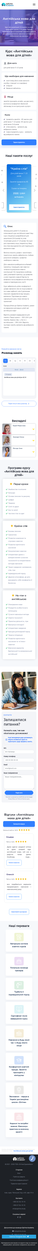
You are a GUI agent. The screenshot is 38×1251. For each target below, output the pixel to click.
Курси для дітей (20, 1149)
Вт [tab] (10, 361)
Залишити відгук (19, 824)
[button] (19, 429)
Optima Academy (8, 1149)
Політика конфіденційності (19, 1180)
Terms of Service (22, 799)
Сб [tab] (30, 361)
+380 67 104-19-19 (19, 1205)
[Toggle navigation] (34, 4)
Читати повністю (14, 862)
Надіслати (19, 793)
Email (5, 765)
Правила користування (19, 1184)
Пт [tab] (25, 361)
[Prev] (3, 190)
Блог (19, 1173)
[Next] (34, 190)
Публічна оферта (19, 1177)
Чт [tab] (20, 361)
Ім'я (5, 748)
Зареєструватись (19, 142)
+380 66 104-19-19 (19, 1202)
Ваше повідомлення (11, 773)
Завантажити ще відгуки (19, 912)
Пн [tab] (5, 361)
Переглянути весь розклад (17, 403)
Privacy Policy (11, 799)
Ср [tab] (15, 361)
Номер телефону (9, 756)
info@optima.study (19, 1209)
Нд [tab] (35, 361)
